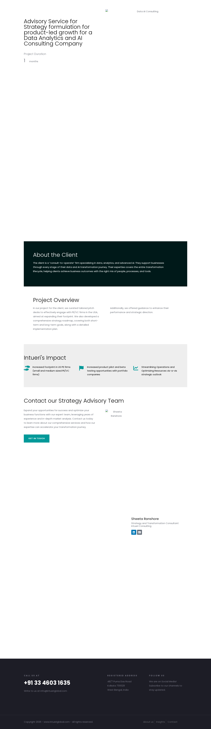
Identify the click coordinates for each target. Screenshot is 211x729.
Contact (172, 721)
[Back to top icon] (184, 721)
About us (148, 721)
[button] (36, 438)
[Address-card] (139, 532)
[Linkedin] (133, 532)
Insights (160, 721)
